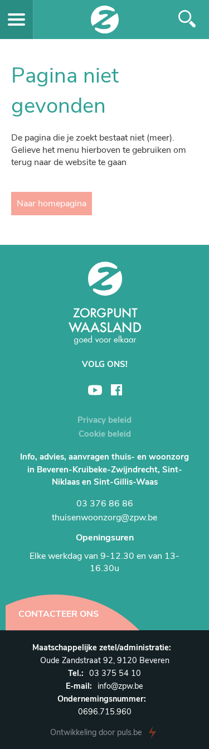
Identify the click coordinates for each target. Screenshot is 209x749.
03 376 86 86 (104, 503)
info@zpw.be (120, 686)
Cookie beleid (105, 433)
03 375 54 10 (115, 673)
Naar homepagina (51, 203)
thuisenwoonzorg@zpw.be (104, 517)
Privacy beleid (104, 420)
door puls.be (96, 732)
